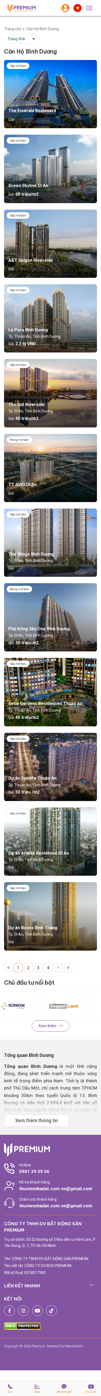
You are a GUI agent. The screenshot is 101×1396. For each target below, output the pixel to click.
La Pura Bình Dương (28, 329)
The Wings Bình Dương (31, 554)
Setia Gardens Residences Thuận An (45, 703)
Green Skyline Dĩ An (28, 185)
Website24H (74, 1346)
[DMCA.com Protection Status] (22, 1325)
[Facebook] (9, 1310)
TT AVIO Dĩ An (22, 484)
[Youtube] (37, 1310)
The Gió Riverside (26, 404)
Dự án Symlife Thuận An (32, 778)
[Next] (58, 967)
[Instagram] (23, 1310)
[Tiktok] (51, 1310)
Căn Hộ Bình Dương (42, 29)
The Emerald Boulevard (32, 110)
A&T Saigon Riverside (30, 260)
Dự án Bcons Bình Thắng (32, 927)
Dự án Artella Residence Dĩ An (38, 853)
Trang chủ (12, 29)
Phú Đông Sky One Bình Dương (39, 628)
